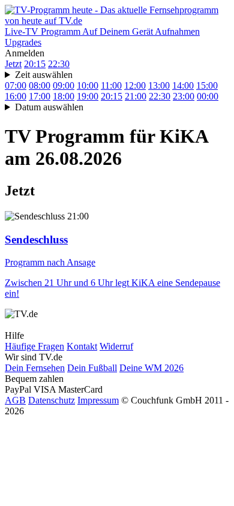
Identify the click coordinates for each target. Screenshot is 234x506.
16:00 (15, 96)
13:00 (159, 85)
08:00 (39, 85)
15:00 (207, 85)
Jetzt (13, 64)
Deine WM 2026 (151, 368)
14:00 (183, 85)
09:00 (63, 85)
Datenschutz (51, 400)
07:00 (15, 85)
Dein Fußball (92, 368)
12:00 (135, 85)
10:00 (87, 85)
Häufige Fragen (34, 346)
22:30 (59, 64)
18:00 (63, 96)
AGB (15, 400)
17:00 (39, 96)
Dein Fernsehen (35, 368)
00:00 (207, 96)
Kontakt (82, 346)
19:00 (87, 96)
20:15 (35, 64)
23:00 (183, 96)
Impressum (98, 400)
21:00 (135, 96)
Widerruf (116, 346)
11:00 (111, 85)
